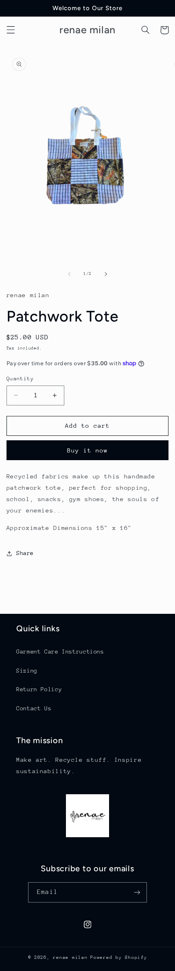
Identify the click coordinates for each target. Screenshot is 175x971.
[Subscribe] (136, 892)
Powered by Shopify (118, 957)
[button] (10, 30)
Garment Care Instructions (60, 651)
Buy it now (87, 450)
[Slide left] (69, 274)
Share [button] (25, 553)
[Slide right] (106, 274)
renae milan (70, 957)
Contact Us (33, 708)
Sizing (26, 670)
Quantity (20, 378)
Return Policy (39, 689)
